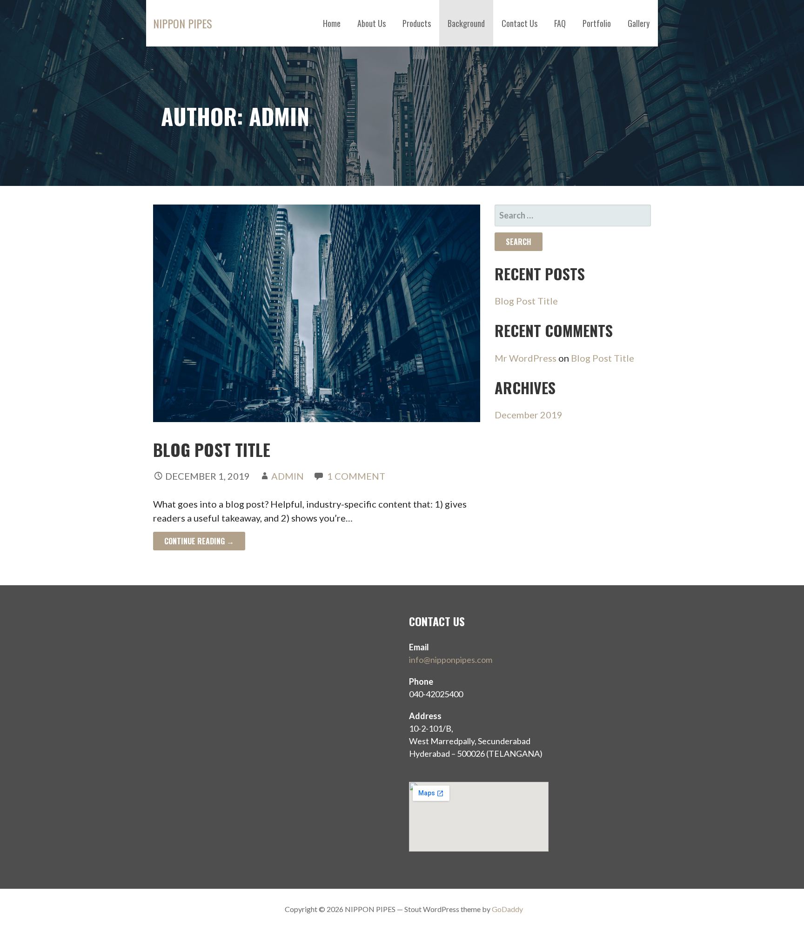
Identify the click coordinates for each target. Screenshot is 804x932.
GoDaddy (507, 909)
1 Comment (356, 476)
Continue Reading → (199, 541)
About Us (371, 23)
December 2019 (529, 414)
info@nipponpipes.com (450, 659)
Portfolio (597, 23)
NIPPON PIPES (182, 23)
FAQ (560, 23)
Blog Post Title (211, 449)
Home (332, 23)
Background (466, 23)
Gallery (639, 23)
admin (287, 476)
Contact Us (519, 23)
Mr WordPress (525, 358)
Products (416, 23)
